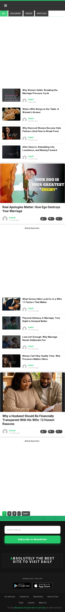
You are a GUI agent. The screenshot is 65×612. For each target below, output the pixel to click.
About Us (42, 603)
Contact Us (24, 597)
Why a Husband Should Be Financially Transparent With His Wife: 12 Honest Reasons (28, 420)
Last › (26, 513)
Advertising (38, 597)
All (4, 13)
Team (21, 603)
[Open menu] (5, 5)
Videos (28, 13)
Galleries (15, 13)
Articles (41, 13)
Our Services (9, 597)
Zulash (31, 99)
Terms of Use (52, 597)
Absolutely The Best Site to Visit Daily (22, 4)
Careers (31, 603)
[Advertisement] (32, 52)
